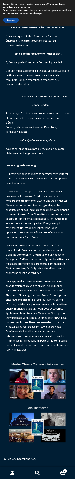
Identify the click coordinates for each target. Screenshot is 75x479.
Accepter (11, 20)
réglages (37, 13)
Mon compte (12, 473)
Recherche (37, 473)
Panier (57, 469)
